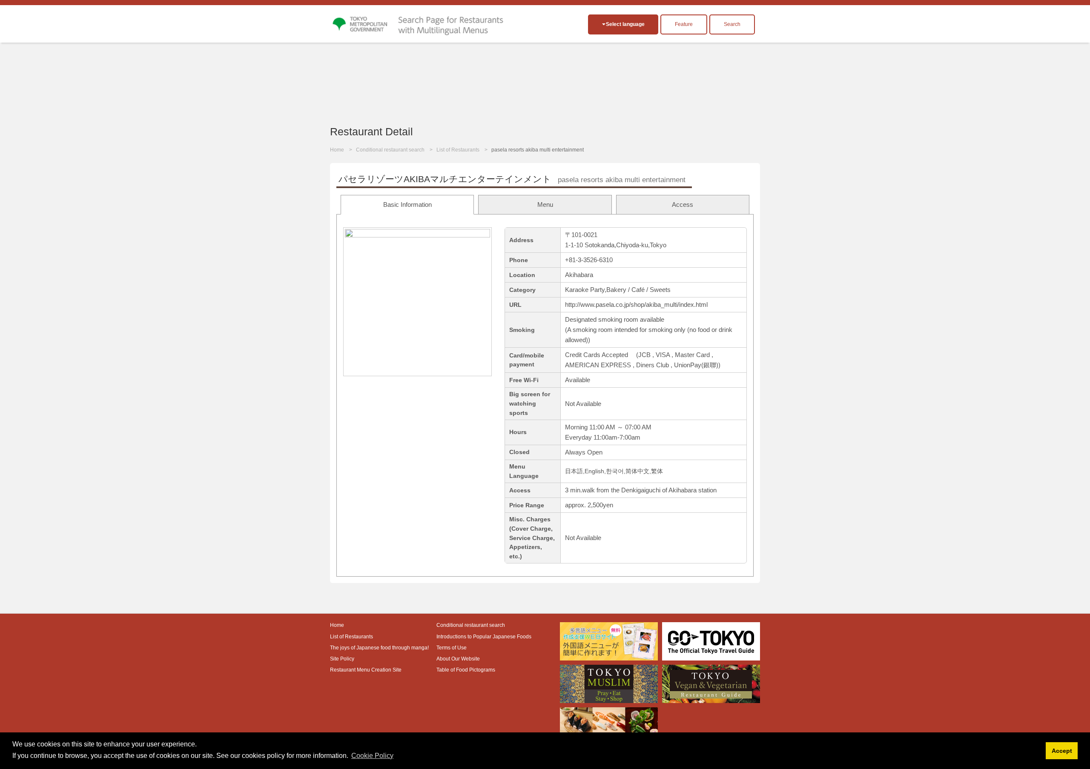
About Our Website (458, 659)
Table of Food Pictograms (465, 670)
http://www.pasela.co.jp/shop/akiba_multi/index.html (636, 304)
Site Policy (342, 659)
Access (682, 204)
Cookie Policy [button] (372, 755)
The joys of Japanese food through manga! (379, 648)
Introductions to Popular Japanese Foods (483, 637)
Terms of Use (451, 648)
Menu (545, 204)
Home (337, 150)
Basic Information (407, 204)
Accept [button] (1062, 750)
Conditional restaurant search (390, 150)
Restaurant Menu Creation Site (366, 670)
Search (732, 24)
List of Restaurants (457, 150)
